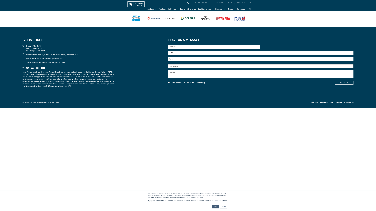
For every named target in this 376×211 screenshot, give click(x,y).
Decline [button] (224, 206)
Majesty (93, 6)
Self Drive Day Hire (18, 6)
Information (219, 9)
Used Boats (162, 9)
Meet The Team (28, 6)
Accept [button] (215, 206)
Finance (46, 6)
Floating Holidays (44, 6)
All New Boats (15, 6)
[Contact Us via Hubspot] (249, 3)
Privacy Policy (348, 102)
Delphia (107, 6)
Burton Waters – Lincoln (21, 6)
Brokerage (31, 6)
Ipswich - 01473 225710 (217, 3)
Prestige (77, 6)
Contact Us (241, 9)
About (11, 6)
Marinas (230, 9)
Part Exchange (51, 6)
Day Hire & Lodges (204, 9)
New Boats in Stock (40, 6)
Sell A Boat (172, 9)
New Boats (150, 9)
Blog (331, 102)
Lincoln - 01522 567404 (199, 3)
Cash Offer (14, 6)
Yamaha (61, 6)
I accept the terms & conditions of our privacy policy (188, 83)
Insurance (76, 6)
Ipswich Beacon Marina (53, 6)
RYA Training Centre (99, 6)
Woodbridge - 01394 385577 (237, 3)
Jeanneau (62, 6)
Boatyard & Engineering (188, 9)
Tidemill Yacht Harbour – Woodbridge (92, 6)
